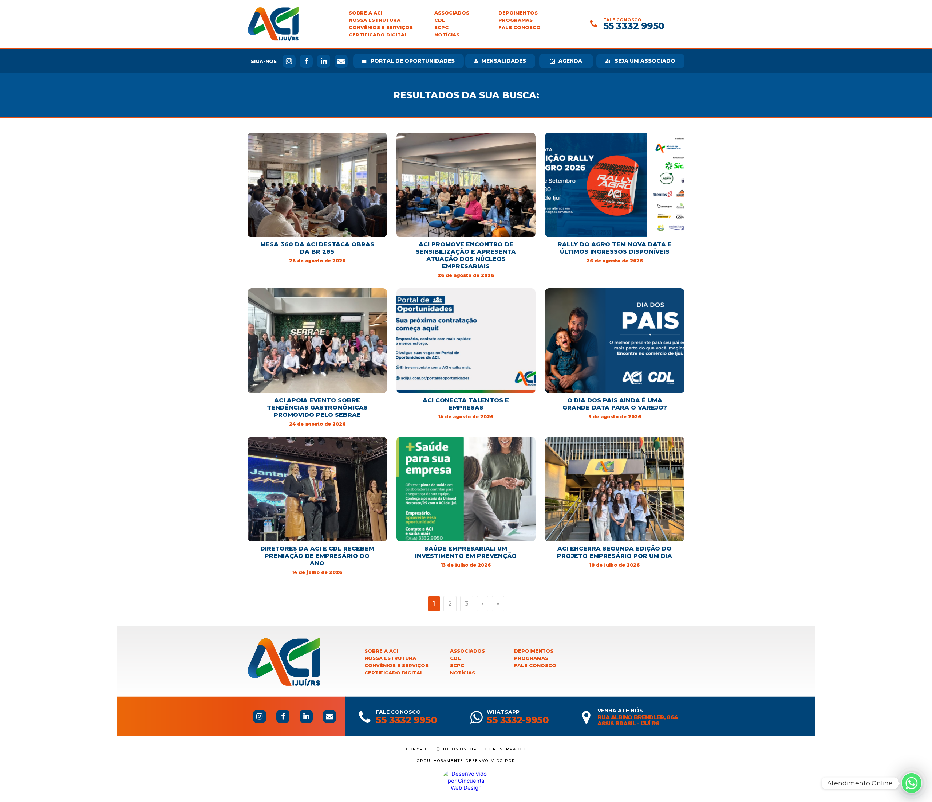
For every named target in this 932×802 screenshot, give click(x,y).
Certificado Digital (378, 35)
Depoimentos (518, 13)
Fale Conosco (519, 27)
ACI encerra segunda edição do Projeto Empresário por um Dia (614, 552)
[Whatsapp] (911, 783)
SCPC (441, 27)
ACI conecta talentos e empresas (466, 404)
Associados (451, 13)
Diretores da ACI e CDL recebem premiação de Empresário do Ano (317, 556)
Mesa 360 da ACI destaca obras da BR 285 (317, 248)
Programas (515, 20)
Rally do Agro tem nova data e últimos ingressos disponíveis (615, 248)
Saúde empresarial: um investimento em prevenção (466, 552)
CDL (439, 20)
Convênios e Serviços (381, 27)
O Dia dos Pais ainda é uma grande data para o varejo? (614, 404)
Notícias (446, 35)
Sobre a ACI (365, 13)
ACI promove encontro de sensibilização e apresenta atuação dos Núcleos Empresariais (466, 255)
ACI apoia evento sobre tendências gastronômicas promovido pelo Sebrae (317, 407)
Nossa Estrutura (374, 20)
